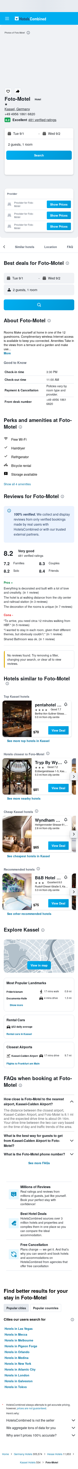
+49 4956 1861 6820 (20, 114)
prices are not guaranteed (31, 1408)
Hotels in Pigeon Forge (21, 1346)
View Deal (58, 730)
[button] (7, 18)
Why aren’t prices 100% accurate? (31, 1435)
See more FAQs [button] (39, 1163)
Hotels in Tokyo (16, 1387)
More (7, 353)
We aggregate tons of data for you (31, 1427)
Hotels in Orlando (17, 1352)
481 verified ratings (42, 119)
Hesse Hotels (54, 1454)
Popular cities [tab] (16, 1308)
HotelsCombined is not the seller (30, 1420)
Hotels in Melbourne (19, 1340)
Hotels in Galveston (19, 1381)
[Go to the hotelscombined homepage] (30, 18)
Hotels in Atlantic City (20, 1369)
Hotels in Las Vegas (19, 1328)
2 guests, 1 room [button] (20, 144)
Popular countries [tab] (45, 1308)
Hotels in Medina (16, 1358)
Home (5, 1454)
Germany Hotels (23, 1454)
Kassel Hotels (28, 1462)
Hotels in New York (18, 1363)
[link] (28, 741)
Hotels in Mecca (16, 1334)
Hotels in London (17, 1375)
